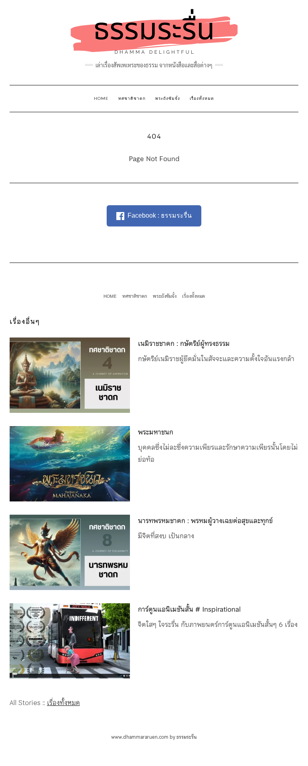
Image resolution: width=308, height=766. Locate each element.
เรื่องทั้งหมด (202, 98)
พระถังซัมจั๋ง (167, 98)
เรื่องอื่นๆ (25, 321)
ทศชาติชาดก (132, 98)
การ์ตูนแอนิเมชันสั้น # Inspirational (189, 609)
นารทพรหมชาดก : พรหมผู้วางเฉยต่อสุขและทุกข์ (205, 520)
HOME (101, 98)
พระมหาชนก (155, 432)
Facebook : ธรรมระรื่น (160, 215)
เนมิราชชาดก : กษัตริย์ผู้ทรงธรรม (184, 343)
